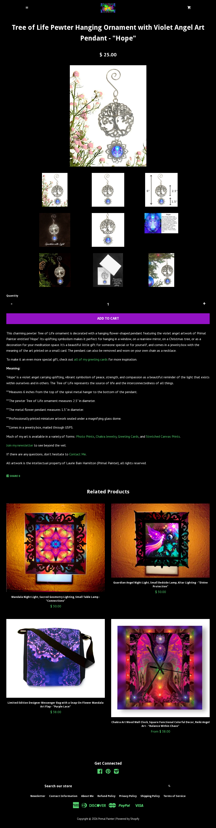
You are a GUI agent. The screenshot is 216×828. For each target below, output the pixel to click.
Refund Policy (106, 796)
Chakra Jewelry (106, 436)
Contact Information (63, 796)
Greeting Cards (128, 436)
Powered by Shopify (127, 819)
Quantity (12, 295)
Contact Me (77, 454)
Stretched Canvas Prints (163, 436)
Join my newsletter (19, 445)
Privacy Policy (128, 796)
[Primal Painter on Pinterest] (108, 772)
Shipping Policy (150, 796)
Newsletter (37, 796)
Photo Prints (85, 436)
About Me (87, 796)
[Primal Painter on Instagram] (116, 772)
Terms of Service (174, 796)
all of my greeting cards (91, 359)
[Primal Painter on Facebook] (100, 772)
